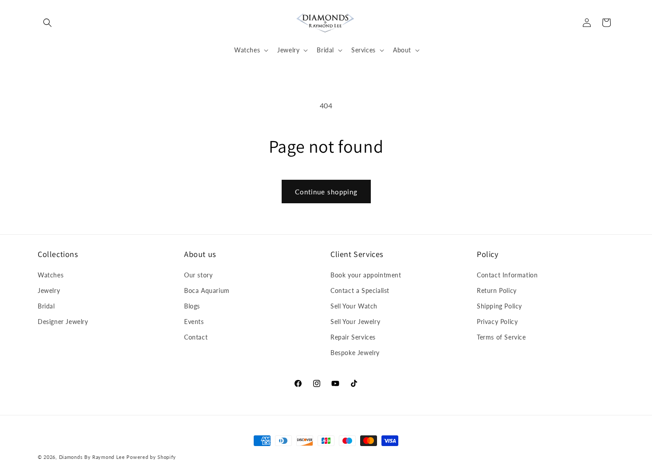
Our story (198, 275)
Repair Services (353, 337)
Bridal (46, 306)
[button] (47, 22)
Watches (50, 275)
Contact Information (507, 275)
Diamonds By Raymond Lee (92, 457)
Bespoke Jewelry (355, 352)
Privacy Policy (497, 321)
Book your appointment (365, 275)
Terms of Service (501, 337)
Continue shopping (326, 192)
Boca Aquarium (207, 290)
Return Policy (497, 290)
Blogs (192, 306)
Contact (196, 337)
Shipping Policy (499, 306)
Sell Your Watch (353, 306)
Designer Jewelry (63, 321)
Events (194, 321)
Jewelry (49, 290)
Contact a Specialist (359, 290)
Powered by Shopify (151, 457)
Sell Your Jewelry (355, 321)
